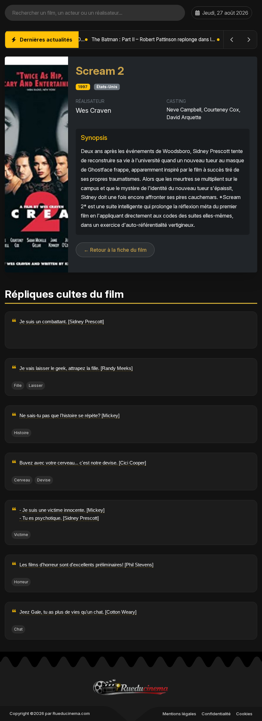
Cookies (244, 713)
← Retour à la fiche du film (115, 250)
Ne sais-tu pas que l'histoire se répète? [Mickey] (69, 415)
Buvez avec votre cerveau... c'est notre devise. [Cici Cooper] (82, 462)
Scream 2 (100, 70)
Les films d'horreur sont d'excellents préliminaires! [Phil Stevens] (86, 564)
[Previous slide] (232, 40)
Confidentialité (216, 713)
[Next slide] (248, 40)
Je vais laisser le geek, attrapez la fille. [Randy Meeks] (76, 368)
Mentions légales (179, 713)
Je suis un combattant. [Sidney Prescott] (61, 321)
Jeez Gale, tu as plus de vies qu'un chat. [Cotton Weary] (77, 612)
